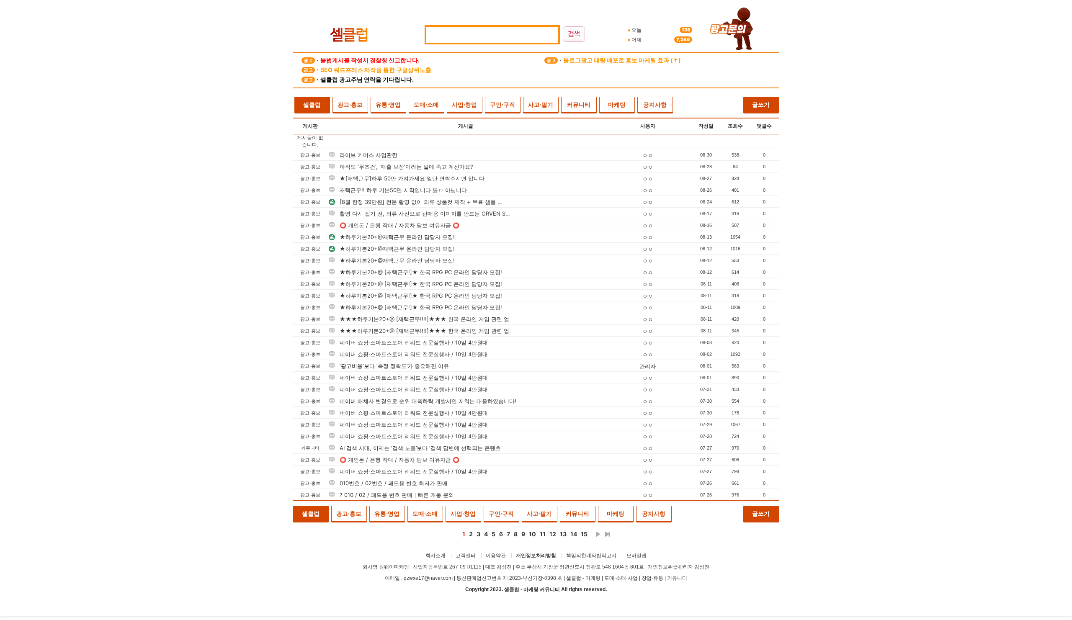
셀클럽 (312, 104)
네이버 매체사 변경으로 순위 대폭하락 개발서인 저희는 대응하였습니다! (427, 401)
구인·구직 (502, 104)
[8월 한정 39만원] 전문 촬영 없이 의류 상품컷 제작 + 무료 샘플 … (420, 201)
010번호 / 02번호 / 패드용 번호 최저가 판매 (393, 483)
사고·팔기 (540, 104)
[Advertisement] (234, 159)
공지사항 (655, 104)
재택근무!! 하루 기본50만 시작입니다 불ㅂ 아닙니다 (402, 190)
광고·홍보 (350, 104)
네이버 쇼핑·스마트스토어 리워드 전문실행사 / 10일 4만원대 (413, 342)
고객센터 (466, 555)
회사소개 (435, 555)
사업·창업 (464, 104)
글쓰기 (761, 104)
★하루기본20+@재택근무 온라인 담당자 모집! (396, 237)
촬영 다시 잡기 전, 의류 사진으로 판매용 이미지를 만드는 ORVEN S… (424, 213)
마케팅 (617, 104)
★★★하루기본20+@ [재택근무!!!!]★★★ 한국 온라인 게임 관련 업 (423, 319)
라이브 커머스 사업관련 (367, 155)
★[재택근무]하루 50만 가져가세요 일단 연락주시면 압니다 (411, 178)
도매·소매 (426, 104)
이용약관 (496, 555)
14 (573, 534)
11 (543, 534)
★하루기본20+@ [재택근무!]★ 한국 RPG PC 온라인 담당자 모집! (420, 272)
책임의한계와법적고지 (591, 555)
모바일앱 (636, 555)
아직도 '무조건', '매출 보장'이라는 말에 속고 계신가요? (405, 166)
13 (563, 534)
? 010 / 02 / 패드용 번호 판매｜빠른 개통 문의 (396, 494)
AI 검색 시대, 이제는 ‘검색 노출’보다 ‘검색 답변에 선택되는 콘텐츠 (419, 448)
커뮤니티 (578, 104)
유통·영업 (388, 104)
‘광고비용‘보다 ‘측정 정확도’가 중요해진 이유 (393, 366)
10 (532, 534)
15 (584, 534)
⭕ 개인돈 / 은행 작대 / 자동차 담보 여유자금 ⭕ (398, 225)
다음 (597, 534)
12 (552, 534)
